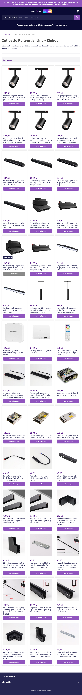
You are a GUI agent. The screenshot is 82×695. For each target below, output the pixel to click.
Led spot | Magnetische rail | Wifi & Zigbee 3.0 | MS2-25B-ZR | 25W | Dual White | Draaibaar (67, 98)
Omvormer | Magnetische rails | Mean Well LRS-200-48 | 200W (41, 436)
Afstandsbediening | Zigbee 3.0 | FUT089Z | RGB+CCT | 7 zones (67, 352)
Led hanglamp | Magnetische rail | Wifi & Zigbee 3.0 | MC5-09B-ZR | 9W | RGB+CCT (40, 310)
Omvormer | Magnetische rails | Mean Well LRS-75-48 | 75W (67, 394)
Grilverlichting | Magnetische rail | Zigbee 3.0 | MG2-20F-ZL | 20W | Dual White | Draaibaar (67, 225)
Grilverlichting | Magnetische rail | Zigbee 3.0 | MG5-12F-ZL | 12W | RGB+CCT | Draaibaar (40, 268)
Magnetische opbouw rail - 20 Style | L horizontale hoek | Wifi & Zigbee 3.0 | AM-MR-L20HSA (67, 521)
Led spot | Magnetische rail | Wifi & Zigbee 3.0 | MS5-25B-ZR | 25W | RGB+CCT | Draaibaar (67, 140)
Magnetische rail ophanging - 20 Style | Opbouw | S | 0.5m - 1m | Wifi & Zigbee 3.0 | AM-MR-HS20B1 (67, 566)
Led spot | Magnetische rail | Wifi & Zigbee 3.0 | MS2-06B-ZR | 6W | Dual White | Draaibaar (14, 98)
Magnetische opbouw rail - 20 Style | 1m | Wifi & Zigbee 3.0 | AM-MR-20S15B (14, 520)
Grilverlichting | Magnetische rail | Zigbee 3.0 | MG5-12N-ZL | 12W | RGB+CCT (14, 225)
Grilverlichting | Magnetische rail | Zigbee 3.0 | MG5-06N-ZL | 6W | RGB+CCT (67, 182)
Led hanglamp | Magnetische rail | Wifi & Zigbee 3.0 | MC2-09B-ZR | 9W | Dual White (67, 310)
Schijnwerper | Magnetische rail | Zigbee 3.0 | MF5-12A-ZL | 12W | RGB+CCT (67, 268)
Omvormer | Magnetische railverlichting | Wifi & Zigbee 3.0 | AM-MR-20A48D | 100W (13, 395)
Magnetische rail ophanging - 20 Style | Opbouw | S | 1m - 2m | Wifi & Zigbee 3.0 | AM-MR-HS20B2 (14, 611)
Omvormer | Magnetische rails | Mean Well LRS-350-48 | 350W (67, 436)
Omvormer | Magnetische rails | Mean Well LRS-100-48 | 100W (14, 436)
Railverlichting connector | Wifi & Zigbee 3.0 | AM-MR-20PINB (39, 478)
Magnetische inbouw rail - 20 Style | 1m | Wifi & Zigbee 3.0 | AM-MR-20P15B (40, 610)
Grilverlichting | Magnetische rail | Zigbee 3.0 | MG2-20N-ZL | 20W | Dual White (40, 182)
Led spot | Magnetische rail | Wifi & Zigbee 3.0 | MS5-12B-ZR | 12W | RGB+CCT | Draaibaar (41, 140)
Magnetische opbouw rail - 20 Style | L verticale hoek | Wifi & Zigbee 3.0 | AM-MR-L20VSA (14, 565)
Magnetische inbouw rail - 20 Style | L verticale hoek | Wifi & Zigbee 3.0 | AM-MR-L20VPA (40, 654)
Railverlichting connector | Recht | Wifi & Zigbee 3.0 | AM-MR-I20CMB (67, 478)
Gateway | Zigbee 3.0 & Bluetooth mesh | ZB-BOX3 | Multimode (13, 352)
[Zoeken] (77, 17)
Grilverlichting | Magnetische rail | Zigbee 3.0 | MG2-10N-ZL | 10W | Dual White (14, 182)
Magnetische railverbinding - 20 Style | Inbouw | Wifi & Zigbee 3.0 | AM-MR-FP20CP (67, 654)
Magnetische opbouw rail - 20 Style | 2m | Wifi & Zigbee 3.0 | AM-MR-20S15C (40, 520)
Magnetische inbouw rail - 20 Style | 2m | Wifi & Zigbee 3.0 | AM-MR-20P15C (67, 610)
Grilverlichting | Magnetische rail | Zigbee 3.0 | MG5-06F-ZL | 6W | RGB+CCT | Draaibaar (14, 268)
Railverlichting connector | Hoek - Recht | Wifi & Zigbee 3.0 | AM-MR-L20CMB (13, 478)
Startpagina (6, 34)
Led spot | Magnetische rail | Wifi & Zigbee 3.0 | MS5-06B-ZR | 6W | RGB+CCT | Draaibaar (14, 140)
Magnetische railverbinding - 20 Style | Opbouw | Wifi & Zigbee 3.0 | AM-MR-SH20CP (40, 565)
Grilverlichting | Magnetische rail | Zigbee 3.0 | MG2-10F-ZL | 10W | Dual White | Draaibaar (40, 225)
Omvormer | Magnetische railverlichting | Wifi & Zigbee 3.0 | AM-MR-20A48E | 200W (40, 395)
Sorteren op (7, 60)
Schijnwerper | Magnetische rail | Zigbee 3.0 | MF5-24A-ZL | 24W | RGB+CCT (14, 310)
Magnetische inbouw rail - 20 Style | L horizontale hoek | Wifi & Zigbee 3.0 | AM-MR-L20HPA (13, 655)
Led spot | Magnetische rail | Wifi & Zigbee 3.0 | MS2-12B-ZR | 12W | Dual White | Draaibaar (41, 98)
